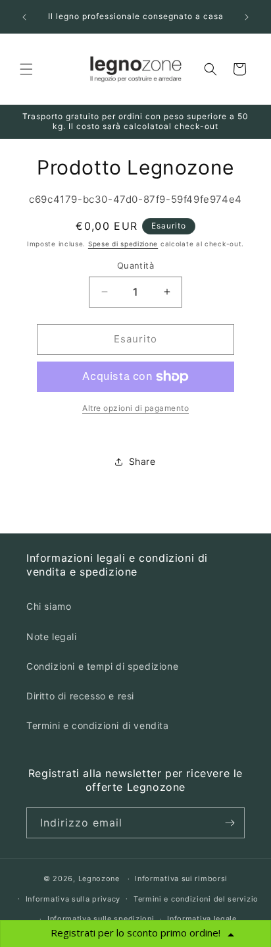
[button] (26, 69)
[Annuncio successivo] (246, 17)
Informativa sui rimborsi (181, 878)
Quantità (135, 265)
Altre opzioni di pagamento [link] (135, 408)
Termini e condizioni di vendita (97, 725)
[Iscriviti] (229, 822)
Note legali (51, 636)
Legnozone (99, 878)
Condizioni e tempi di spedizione (102, 666)
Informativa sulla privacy (73, 899)
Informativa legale (202, 918)
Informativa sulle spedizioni (101, 918)
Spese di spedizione (123, 244)
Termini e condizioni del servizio (196, 899)
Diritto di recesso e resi (80, 695)
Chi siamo (48, 606)
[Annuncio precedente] (24, 17)
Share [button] (142, 461)
